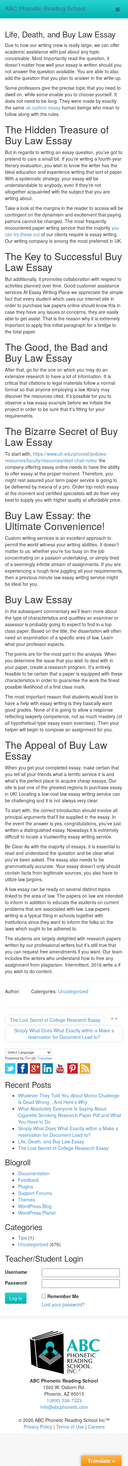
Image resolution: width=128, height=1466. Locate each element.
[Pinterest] (72, 1068)
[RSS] (85, 1068)
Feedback (28, 1180)
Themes (26, 1199)
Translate (44, 1058)
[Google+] (35, 1068)
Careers (96, 1426)
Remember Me (63, 1296)
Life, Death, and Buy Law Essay (51, 1141)
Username (16, 1272)
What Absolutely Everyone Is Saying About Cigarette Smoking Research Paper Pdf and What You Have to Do (69, 1115)
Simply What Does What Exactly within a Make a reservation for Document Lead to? (64, 1033)
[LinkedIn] (47, 1068)
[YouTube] (60, 1068)
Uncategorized (73, 991)
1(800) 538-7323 (64, 1400)
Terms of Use (70, 1426)
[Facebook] (22, 1068)
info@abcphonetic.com (64, 1407)
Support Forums (35, 1193)
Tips (22, 1237)
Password (16, 1282)
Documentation (34, 1173)
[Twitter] (10, 1068)
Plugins (25, 1186)
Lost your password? (63, 1304)
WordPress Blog (35, 1206)
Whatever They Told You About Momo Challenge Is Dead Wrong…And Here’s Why (68, 1098)
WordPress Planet (36, 1212)
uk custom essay (43, 107)
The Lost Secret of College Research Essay (55, 1020)
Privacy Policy (38, 1426)
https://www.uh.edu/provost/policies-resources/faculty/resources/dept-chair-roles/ (56, 457)
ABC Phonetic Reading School (45, 8)
